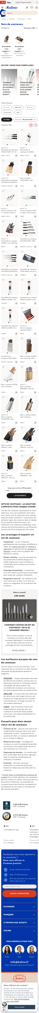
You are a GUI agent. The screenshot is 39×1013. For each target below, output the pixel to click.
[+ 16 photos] (29, 315)
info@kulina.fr (19, 962)
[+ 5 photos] (29, 137)
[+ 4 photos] (10, 228)
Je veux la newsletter (19, 893)
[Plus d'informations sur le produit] (10, 167)
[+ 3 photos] (29, 197)
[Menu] (2, 7)
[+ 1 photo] (10, 137)
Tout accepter (19, 1007)
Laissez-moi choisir (11, 1001)
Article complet (18, 650)
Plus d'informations (21, 999)
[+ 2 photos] (10, 462)
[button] (19, 120)
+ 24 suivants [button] (19, 495)
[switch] (4, 1010)
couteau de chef (18, 546)
